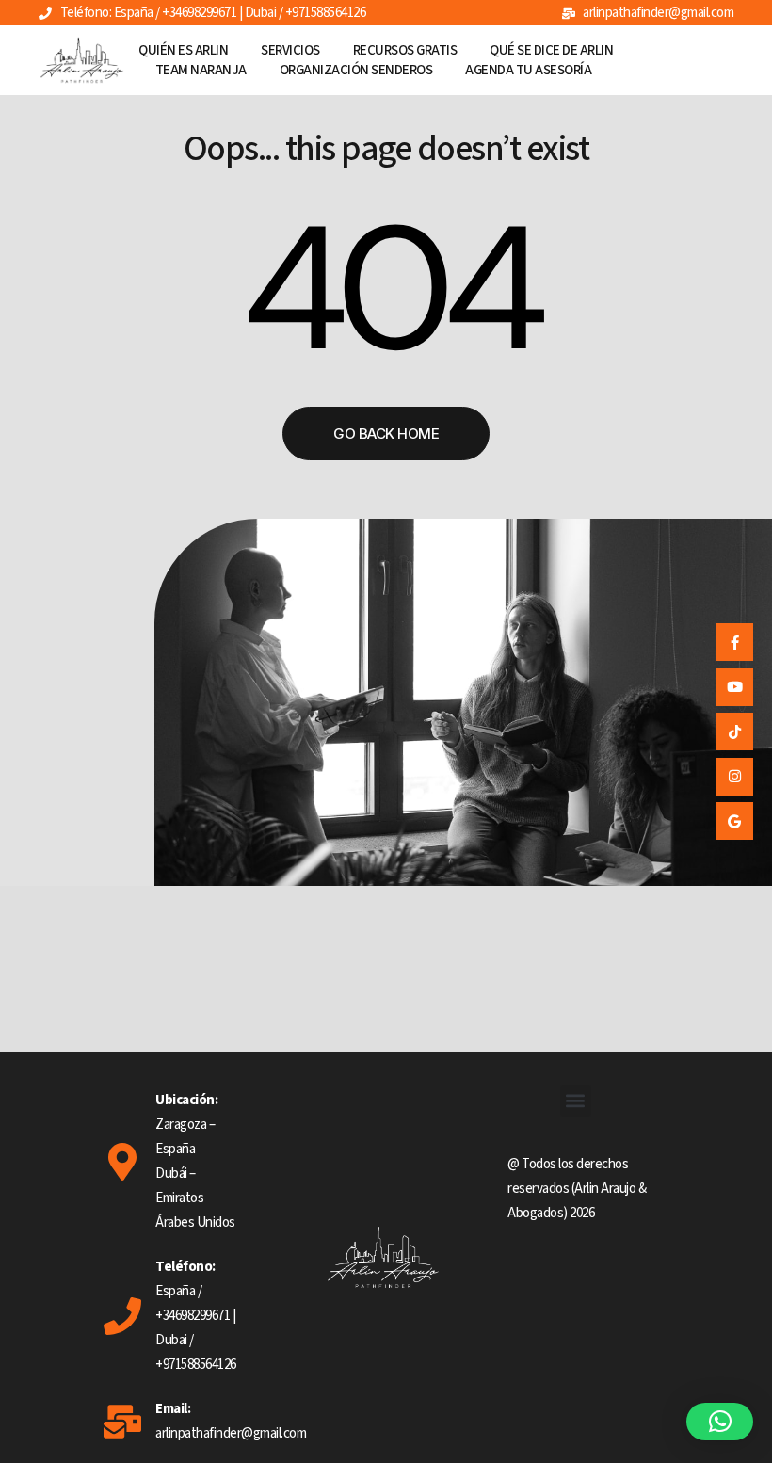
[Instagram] (734, 777)
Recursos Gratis (405, 50)
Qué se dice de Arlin (551, 50)
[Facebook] (734, 642)
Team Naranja (201, 70)
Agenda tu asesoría (528, 70)
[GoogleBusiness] (734, 821)
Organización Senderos (356, 70)
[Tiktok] (734, 731)
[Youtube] (734, 687)
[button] (575, 1101)
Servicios (290, 50)
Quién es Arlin (183, 50)
